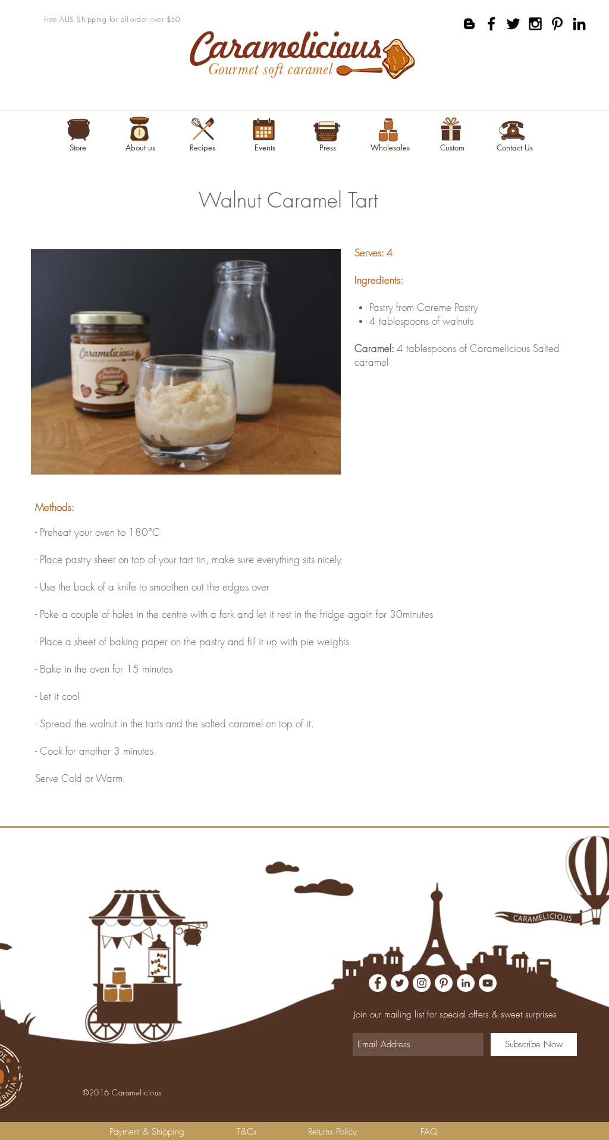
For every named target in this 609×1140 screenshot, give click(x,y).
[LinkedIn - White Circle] (466, 983)
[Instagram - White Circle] (422, 983)
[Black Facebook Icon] (491, 24)
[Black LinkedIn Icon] (579, 24)
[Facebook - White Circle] (378, 983)
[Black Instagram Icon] (535, 24)
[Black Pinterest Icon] (557, 24)
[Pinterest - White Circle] (444, 983)
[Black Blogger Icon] (469, 24)
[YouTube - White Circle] (488, 983)
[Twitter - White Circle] (400, 983)
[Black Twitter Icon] (513, 24)
